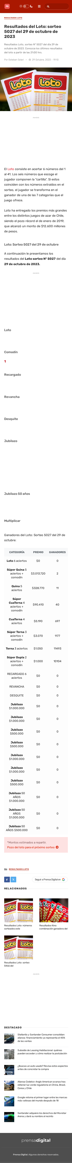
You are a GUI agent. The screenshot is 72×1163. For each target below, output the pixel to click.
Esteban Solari (16, 59)
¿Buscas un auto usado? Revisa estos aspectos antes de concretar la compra (43, 1068)
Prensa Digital (20, 1154)
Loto (11, 169)
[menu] (37, 5)
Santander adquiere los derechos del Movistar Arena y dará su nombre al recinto (42, 1115)
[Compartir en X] (13, 879)
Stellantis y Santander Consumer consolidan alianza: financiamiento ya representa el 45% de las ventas (41, 1038)
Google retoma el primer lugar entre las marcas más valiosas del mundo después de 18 (42, 1099)
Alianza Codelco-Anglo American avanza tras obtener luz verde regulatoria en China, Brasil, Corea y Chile (41, 1085)
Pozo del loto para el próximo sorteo (31, 847)
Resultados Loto (19, 869)
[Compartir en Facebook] (7, 879)
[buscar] (48, 7)
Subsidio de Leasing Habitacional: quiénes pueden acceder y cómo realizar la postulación (42, 1052)
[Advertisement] (36, 141)
